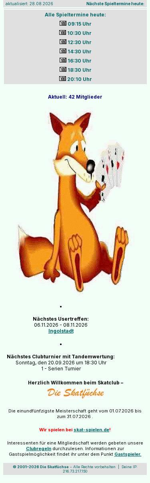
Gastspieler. (128, 454)
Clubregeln (38, 448)
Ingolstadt (61, 331)
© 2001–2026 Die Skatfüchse (41, 467)
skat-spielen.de (91, 429)
